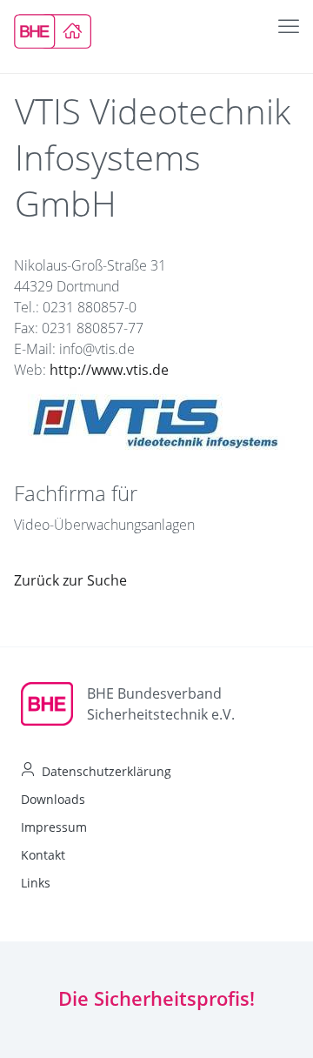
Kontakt (43, 855)
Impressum (54, 827)
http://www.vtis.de (109, 369)
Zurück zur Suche (70, 580)
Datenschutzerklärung (106, 771)
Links (35, 882)
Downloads (53, 799)
